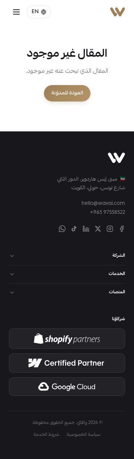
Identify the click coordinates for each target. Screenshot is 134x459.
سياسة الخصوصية (83, 435)
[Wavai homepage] (116, 158)
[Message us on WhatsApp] (62, 228)
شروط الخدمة (46, 435)
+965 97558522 (107, 212)
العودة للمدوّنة (67, 93)
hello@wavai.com (103, 203)
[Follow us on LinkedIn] (86, 228)
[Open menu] (16, 11)
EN (35, 12)
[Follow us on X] (98, 228)
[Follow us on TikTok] (74, 228)
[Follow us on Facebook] (121, 228)
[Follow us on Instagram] (109, 228)
